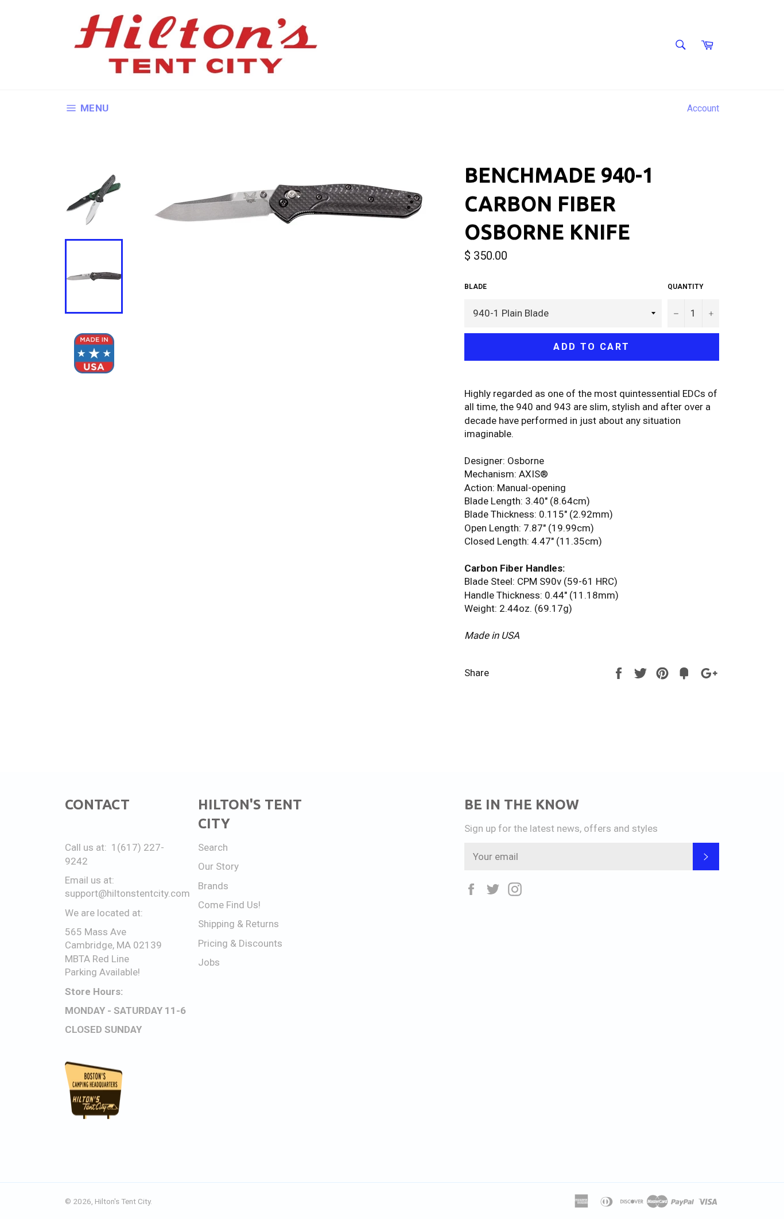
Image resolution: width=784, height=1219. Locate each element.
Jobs (209, 962)
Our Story (218, 866)
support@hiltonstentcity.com (127, 893)
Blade (475, 287)
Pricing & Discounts (240, 943)
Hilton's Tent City (122, 1201)
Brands (213, 886)
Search (213, 847)
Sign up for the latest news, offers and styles (561, 828)
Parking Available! (102, 972)
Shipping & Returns (238, 923)
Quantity (685, 287)
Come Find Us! (229, 905)
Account (703, 108)
